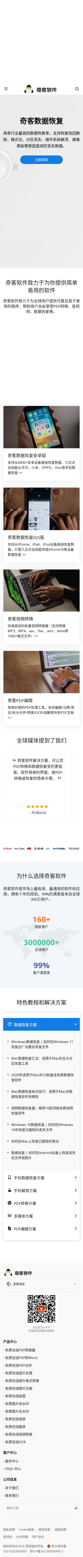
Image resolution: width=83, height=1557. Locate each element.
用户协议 (38, 1537)
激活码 (7, 1537)
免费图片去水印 (17, 1411)
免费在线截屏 (15, 1426)
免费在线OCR (15, 1442)
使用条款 (44, 1529)
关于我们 (12, 1488)
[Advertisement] (41, 41)
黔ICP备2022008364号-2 (46, 1551)
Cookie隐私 (26, 1529)
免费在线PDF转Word (21, 1357)
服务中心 (12, 1461)
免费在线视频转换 (18, 1434)
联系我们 (12, 1495)
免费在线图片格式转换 (22, 1380)
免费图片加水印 (17, 1403)
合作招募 (22, 1537)
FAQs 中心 (13, 1468)
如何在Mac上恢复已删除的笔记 (35, 1141)
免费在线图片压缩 (18, 1388)
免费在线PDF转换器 (20, 1350)
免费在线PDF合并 (18, 1365)
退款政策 (60, 1529)
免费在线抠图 (15, 1396)
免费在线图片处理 (18, 1373)
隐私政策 (9, 1529)
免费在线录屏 (15, 1419)
